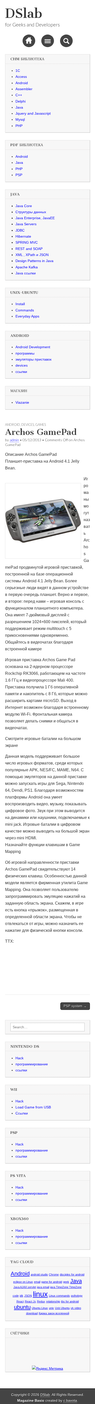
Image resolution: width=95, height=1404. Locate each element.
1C (17, 71)
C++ (18, 95)
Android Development (32, 347)
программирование (31, 1064)
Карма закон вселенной (54, 1313)
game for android (51, 1281)
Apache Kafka (26, 267)
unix (51, 1308)
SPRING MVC (26, 242)
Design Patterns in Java (34, 261)
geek (66, 1281)
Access (21, 77)
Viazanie (22, 402)
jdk (21, 1295)
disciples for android (72, 1274)
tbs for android (70, 1301)
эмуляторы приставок (33, 359)
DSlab (23, 13)
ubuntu (22, 1307)
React (20, 1301)
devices (21, 365)
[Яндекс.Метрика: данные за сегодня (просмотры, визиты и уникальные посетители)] (47, 1368)
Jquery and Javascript (33, 113)
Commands (24, 310)
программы (24, 353)
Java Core (23, 206)
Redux (41, 1301)
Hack (19, 1058)
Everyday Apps (27, 316)
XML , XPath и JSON (32, 255)
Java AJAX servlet (24, 1287)
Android (21, 83)
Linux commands (59, 1295)
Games (40, 425)
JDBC (20, 230)
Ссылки (21, 1113)
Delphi (20, 101)
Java (19, 107)
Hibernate (23, 236)
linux (40, 1294)
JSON (28, 1295)
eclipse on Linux (23, 1281)
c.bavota (70, 1400)
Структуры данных (30, 212)
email (37, 1281)
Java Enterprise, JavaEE (35, 218)
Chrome (54, 1274)
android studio (39, 1274)
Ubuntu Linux (40, 1308)
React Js (30, 1301)
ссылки (21, 372)
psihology (77, 1295)
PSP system (75, 1006)
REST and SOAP (29, 249)
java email (43, 1287)
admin (14, 440)
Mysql (20, 119)
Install (20, 304)
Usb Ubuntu (62, 1308)
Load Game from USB (33, 1107)
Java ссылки (25, 273)
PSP (18, 175)
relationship (53, 1301)
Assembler (23, 89)
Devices (27, 425)
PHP (19, 126)
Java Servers (25, 224)
